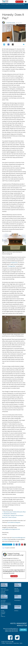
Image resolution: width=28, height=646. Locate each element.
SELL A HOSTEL (3, 600)
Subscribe (23, 629)
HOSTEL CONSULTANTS (4, 590)
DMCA (21, 643)
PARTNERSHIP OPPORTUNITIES (6, 604)
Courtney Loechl (11, 22)
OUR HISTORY (3, 612)
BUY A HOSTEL (3, 601)
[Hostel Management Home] (5, 1)
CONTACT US (3, 616)
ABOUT (2, 606)
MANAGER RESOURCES (3, 584)
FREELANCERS (16, 590)
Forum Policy (16, 643)
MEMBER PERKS (3, 594)
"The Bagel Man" (11, 266)
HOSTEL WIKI (3, 591)
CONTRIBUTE (3, 613)
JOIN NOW (20, 1)
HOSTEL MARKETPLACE (4, 596)
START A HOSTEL (3, 588)
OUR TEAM (2, 610)
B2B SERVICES (3, 592)
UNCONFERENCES (17, 600)
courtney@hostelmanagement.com (11, 529)
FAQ (1, 615)
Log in (3, 547)
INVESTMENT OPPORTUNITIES (6, 603)
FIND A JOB (16, 588)
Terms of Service (9, 643)
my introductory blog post (13, 522)
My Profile (16, 610)
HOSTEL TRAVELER (17, 584)
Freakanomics (14, 262)
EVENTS (16, 596)
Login (23, 4)
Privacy (3, 643)
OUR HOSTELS (16, 591)
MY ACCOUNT (17, 606)
